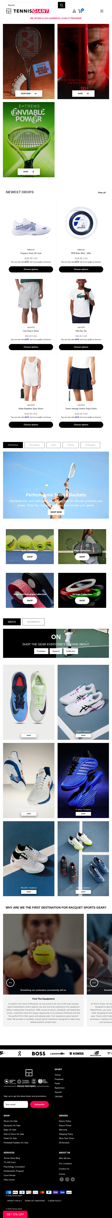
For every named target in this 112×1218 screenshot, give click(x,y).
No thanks (56, 641)
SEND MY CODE (56, 635)
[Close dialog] (109, 572)
